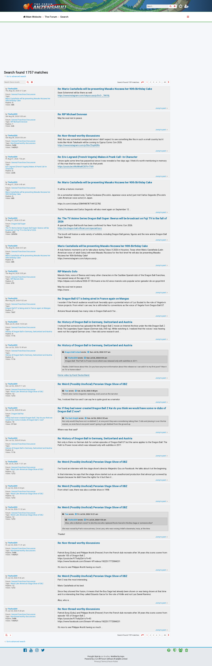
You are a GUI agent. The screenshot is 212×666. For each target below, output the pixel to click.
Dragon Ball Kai (17, 414)
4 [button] (156, 82)
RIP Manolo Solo (17, 279)
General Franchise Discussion (23, 94)
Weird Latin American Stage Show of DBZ (27, 392)
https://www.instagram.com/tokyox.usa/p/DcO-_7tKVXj (83, 95)
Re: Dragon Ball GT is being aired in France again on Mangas (93, 298)
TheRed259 (12, 89)
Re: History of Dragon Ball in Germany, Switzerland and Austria (95, 322)
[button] (142, 82)
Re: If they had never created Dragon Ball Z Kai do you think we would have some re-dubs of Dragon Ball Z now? (112, 410)
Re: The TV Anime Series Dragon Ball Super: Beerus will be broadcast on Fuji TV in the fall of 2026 (112, 220)
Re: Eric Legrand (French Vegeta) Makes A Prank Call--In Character (97, 156)
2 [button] (150, 82)
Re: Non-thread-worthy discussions (79, 135)
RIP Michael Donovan (19, 122)
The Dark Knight (71, 418)
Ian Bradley (105, 656)
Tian (66, 391)
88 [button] (165, 82)
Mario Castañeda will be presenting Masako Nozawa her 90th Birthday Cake (27, 100)
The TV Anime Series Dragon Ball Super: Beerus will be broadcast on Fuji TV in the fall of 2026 (27, 229)
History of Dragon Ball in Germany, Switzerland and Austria (28, 332)
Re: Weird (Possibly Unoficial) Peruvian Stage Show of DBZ (92, 384)
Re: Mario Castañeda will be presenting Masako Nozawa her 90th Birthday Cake (105, 88)
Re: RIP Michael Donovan (72, 114)
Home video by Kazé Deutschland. (74, 375)
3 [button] (153, 82)
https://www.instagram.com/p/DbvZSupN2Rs (79, 145)
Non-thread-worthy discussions (23, 143)
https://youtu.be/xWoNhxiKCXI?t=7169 (75, 166)
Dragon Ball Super (18, 224)
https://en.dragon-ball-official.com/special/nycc (80, 228)
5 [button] (159, 82)
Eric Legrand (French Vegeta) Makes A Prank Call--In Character (26, 168)
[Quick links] (188, 17)
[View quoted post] (88, 352)
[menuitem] (180, 6)
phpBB (96, 659)
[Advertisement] (106, 44)
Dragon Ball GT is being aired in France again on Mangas (27, 308)
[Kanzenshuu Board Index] (47, 5)
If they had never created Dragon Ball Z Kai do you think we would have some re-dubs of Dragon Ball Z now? (28, 419)
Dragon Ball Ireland (73, 352)
